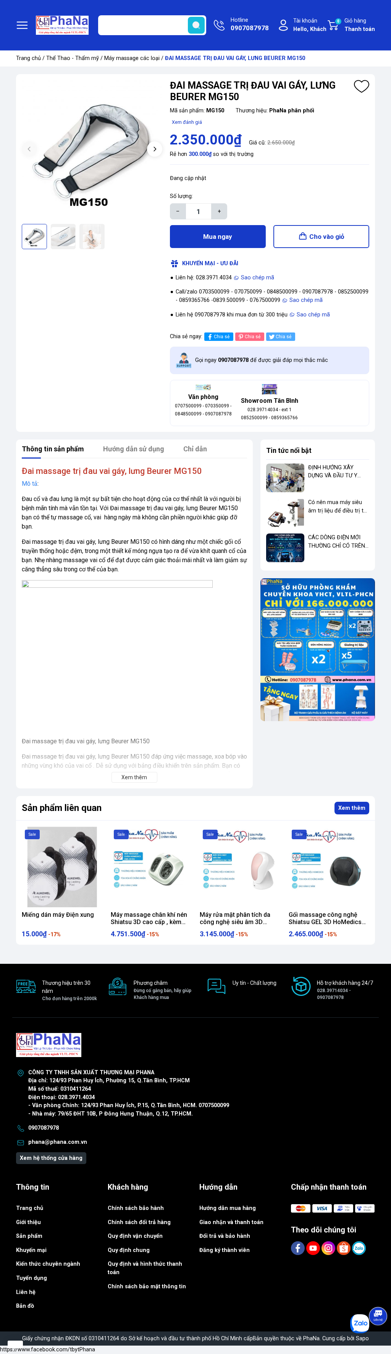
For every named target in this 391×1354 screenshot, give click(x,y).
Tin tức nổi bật (289, 450)
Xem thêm (351, 808)
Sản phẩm (29, 1236)
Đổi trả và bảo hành (224, 1236)
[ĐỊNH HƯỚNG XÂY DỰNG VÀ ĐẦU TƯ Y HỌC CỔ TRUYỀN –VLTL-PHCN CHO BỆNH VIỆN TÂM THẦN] (285, 478)
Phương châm (162, 990)
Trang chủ (28, 58)
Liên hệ (26, 1292)
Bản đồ (25, 1306)
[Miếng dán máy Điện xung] (62, 867)
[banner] (317, 650)
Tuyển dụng (31, 1278)
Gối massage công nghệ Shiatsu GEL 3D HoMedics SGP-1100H (325, 922)
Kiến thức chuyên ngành (48, 1264)
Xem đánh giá (187, 122)
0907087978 (43, 1128)
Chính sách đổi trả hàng (139, 1222)
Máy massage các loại (132, 58)
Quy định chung (129, 1250)
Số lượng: (181, 196)
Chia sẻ (221, 336)
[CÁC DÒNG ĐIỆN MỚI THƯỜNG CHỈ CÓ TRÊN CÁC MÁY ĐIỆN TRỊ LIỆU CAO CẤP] (285, 547)
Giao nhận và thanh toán (231, 1222)
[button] (154, 149)
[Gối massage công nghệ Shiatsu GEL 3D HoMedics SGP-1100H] (329, 867)
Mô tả (29, 483)
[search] (196, 25)
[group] (92, 150)
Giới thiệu (28, 1222)
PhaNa (311, 1338)
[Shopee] (344, 1248)
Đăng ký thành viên (224, 1250)
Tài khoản (309, 25)
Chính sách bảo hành (136, 1208)
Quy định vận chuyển (135, 1236)
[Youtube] (314, 1248)
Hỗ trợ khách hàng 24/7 (345, 990)
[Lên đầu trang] (379, 1294)
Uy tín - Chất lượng (254, 983)
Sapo (362, 1338)
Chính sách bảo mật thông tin (147, 1286)
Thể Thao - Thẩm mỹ (72, 58)
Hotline (250, 24)
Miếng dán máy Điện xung (58, 914)
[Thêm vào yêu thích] (361, 86)
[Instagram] (329, 1248)
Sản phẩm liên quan (62, 808)
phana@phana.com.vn (57, 1142)
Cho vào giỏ (326, 236)
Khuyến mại (31, 1250)
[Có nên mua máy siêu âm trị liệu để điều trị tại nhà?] (285, 512)
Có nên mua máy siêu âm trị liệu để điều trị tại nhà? (338, 510)
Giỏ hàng (356, 25)
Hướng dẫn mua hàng (227, 1208)
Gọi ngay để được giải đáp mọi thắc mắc (261, 360)
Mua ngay (217, 236)
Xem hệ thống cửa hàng (51, 1158)
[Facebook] (298, 1248)
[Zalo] (359, 1248)
